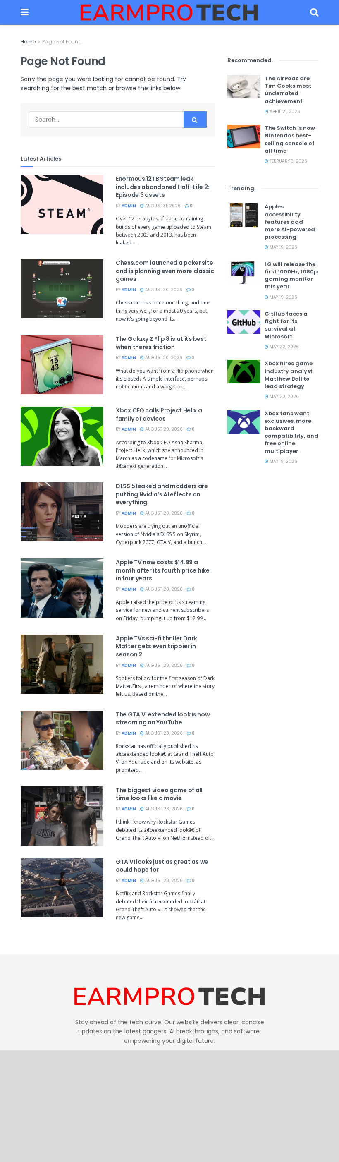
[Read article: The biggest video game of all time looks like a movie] (62, 816)
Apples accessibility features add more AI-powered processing (290, 222)
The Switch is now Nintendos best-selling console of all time (290, 139)
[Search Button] (314, 12)
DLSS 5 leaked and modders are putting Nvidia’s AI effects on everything (162, 494)
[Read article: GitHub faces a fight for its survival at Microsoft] (243, 322)
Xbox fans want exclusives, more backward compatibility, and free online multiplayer (291, 432)
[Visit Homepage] (169, 12)
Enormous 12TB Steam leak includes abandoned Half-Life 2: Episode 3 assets (162, 187)
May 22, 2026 (283, 347)
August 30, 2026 (163, 290)
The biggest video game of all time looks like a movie (159, 794)
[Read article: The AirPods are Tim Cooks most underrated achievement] (243, 86)
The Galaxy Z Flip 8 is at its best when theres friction (161, 343)
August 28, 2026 (163, 589)
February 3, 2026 (287, 161)
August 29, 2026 (163, 429)
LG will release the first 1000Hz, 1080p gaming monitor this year (291, 275)
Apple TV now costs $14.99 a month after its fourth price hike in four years (163, 570)
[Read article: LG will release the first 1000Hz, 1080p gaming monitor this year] (243, 272)
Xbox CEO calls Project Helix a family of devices (159, 414)
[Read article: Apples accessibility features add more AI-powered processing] (243, 215)
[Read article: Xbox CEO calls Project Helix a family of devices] (62, 436)
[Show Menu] (25, 12)
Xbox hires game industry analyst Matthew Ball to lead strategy (289, 374)
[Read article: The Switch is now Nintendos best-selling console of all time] (243, 136)
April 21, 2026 (284, 111)
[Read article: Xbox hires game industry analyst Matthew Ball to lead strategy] (243, 371)
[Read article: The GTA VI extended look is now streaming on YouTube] (62, 740)
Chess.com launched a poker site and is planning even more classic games (165, 271)
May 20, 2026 (283, 396)
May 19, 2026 (282, 247)
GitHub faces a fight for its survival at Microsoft (286, 325)
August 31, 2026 (162, 206)
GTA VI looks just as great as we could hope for (162, 866)
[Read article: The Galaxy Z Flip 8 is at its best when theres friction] (62, 364)
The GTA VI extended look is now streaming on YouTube (163, 718)
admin (129, 206)
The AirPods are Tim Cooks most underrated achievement (288, 89)
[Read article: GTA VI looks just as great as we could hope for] (62, 887)
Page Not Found (62, 41)
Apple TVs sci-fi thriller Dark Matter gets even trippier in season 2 (156, 646)
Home (28, 41)
